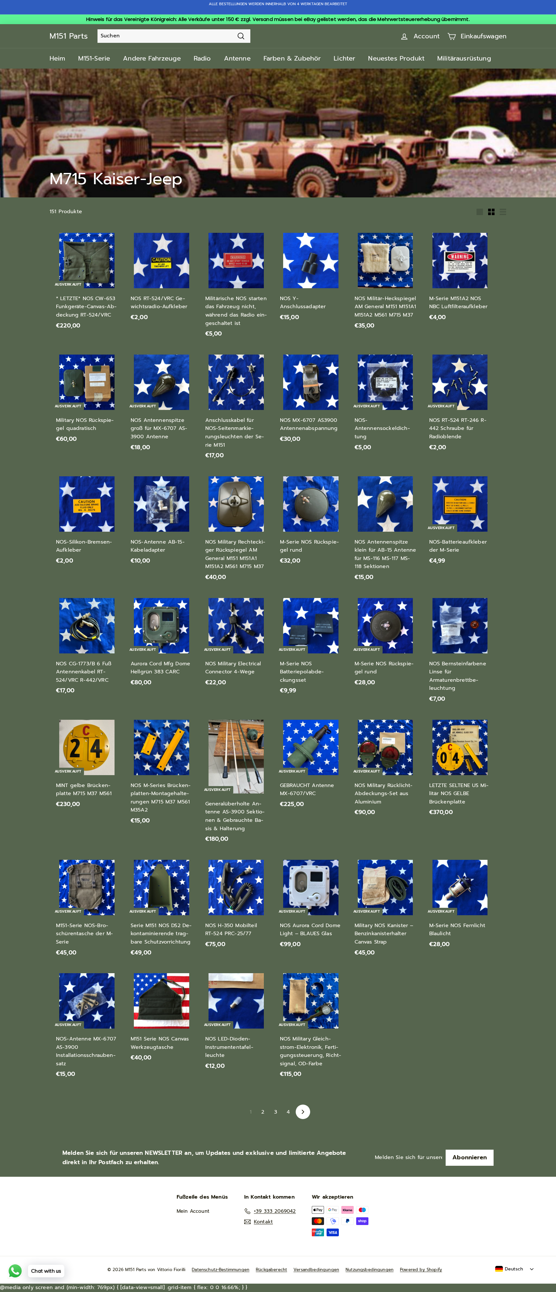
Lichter (344, 58)
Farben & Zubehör (292, 58)
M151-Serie (94, 58)
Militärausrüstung (464, 58)
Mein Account (193, 1211)
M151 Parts (69, 36)
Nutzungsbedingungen (370, 1270)
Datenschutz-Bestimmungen (220, 1270)
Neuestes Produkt (396, 58)
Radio (202, 58)
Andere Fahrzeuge (152, 58)
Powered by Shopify (421, 1270)
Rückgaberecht (271, 1270)
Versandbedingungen (316, 1270)
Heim (57, 58)
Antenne (237, 58)
